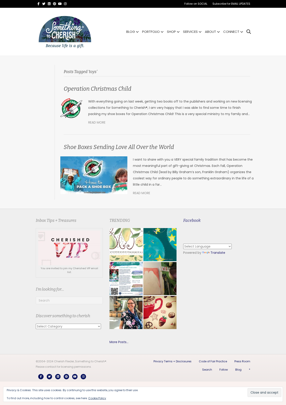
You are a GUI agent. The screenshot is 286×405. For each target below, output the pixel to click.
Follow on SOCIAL (195, 4)
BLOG (130, 31)
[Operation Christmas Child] (71, 108)
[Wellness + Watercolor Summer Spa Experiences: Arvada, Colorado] (126, 278)
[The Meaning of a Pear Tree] (126, 244)
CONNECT (231, 31)
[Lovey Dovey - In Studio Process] (160, 278)
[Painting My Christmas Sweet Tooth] (160, 312)
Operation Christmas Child (97, 89)
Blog (238, 369)
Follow (223, 369)
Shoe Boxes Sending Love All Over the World (119, 147)
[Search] (247, 32)
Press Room (242, 361)
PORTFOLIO (151, 31)
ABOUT (210, 31)
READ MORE (96, 122)
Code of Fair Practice (213, 361)
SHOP (171, 31)
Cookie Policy (97, 398)
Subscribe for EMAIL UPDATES (231, 4)
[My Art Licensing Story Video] (160, 244)
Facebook (192, 220)
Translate (217, 252)
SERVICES (190, 31)
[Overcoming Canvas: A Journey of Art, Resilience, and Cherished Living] (126, 312)
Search (207, 369)
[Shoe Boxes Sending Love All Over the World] (93, 175)
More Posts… (118, 342)
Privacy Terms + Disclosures (172, 361)
